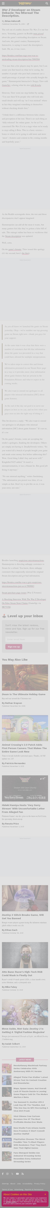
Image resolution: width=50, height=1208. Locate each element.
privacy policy (11, 1202)
